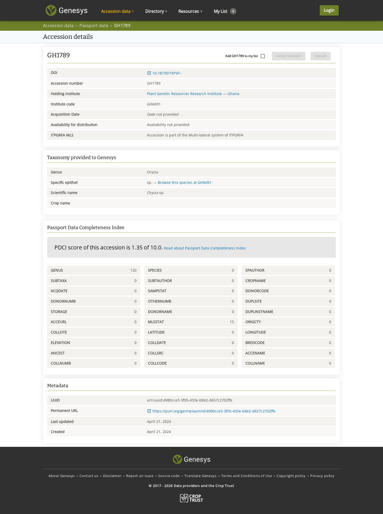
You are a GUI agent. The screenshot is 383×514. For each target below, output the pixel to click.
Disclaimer (112, 475)
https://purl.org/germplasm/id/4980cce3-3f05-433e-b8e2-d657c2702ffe (213, 411)
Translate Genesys (200, 475)
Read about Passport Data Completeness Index (205, 248)
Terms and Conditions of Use (246, 475)
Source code (169, 475)
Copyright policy (291, 475)
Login (329, 10)
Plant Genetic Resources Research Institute (184, 93)
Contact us (88, 475)
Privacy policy (322, 475)
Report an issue (139, 475)
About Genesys (61, 475)
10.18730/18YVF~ (167, 73)
